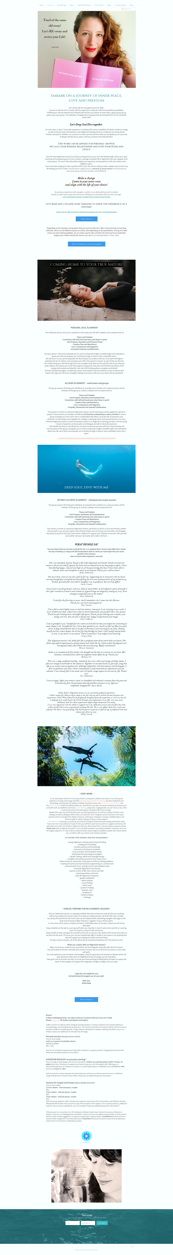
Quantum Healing (98, 801)
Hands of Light (54, 805)
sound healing (80, 808)
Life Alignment (85, 801)
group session (96, 1116)
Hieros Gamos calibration (110, 803)
